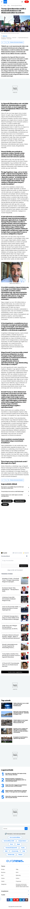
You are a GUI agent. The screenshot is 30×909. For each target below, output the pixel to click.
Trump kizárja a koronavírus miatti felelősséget (12, 491)
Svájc (23, 851)
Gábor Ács (5, 35)
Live (27, 1)
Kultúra (17, 878)
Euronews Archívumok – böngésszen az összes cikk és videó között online (22, 885)
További (3, 894)
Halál (6, 851)
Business (3, 872)
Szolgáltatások (4, 891)
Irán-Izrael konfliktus (15, 837)
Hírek (5, 5)
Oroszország (15, 851)
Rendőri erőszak (7, 501)
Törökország (11, 854)
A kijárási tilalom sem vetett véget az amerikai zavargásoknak (12, 495)
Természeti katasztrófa (11, 847)
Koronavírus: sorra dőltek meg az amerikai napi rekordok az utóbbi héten (12, 487)
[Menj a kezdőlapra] (5, 1)
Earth (17, 872)
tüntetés (5, 504)
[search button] (26, 828)
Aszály (23, 847)
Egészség (18, 875)
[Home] (1, 5)
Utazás (3, 878)
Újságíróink (3, 884)
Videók (2, 881)
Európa (3, 869)
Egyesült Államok (19, 501)
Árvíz (11, 844)
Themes (3, 866)
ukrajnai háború (22, 840)
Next (2, 875)
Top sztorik (6, 700)
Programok (18, 881)
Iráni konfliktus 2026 (9, 840)
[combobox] (15, 828)
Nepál (18, 844)
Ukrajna (20, 854)
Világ (8, 5)
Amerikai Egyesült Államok (16, 5)
